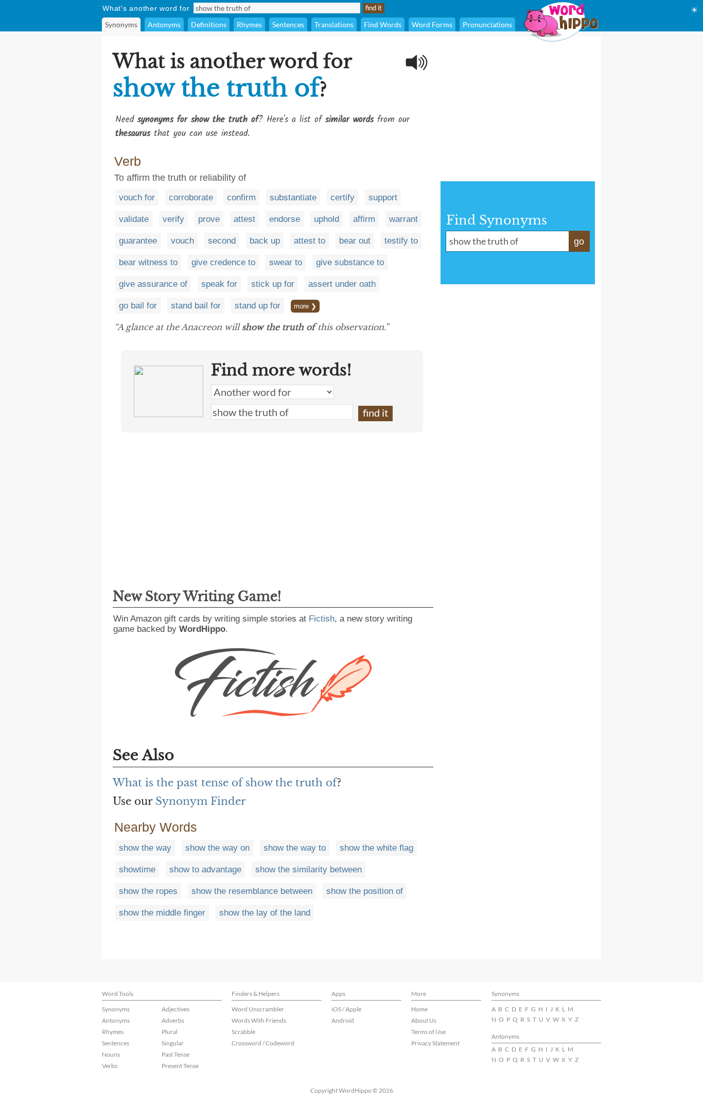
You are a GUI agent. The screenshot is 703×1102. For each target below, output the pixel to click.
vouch (182, 241)
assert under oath (342, 284)
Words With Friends (259, 1020)
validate (134, 219)
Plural (170, 1032)
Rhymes (249, 24)
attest (244, 219)
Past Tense (175, 1054)
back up (265, 241)
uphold (326, 219)
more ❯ (305, 306)
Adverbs (173, 1020)
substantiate (293, 197)
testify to (401, 241)
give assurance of (153, 284)
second (222, 241)
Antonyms (164, 24)
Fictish (322, 619)
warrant (403, 219)
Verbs (109, 1066)
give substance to (350, 262)
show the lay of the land (264, 913)
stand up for (257, 306)
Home (419, 1009)
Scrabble (243, 1032)
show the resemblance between (251, 891)
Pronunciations (487, 24)
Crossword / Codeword (263, 1043)
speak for (219, 284)
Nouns (111, 1054)
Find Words (382, 24)
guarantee (138, 241)
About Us (423, 1020)
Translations (334, 24)
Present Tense (180, 1066)
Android (342, 1020)
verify (173, 219)
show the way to (294, 848)
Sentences (288, 24)
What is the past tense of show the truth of (225, 783)
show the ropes (148, 891)
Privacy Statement (435, 1043)
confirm (241, 197)
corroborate (191, 197)
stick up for (272, 284)
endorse (284, 219)
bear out (355, 241)
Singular (173, 1043)
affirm (364, 219)
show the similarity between (308, 869)
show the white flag (376, 848)
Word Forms (432, 24)
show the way (145, 848)
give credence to (223, 262)
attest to (309, 241)
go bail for (138, 306)
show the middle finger (162, 913)
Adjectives (175, 1009)
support (382, 197)
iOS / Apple (346, 1009)
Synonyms (121, 24)
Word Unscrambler (258, 1009)
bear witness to (148, 262)
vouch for (137, 197)
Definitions (208, 24)
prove (209, 219)
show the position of (364, 891)
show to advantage (205, 869)
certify (342, 197)
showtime (137, 869)
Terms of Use (428, 1032)
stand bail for (196, 306)
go (579, 241)
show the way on (217, 848)
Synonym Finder (200, 801)
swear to (285, 262)
